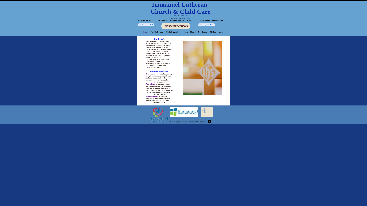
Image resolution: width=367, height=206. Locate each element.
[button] (156, 32)
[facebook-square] (209, 121)
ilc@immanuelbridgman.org (213, 20)
